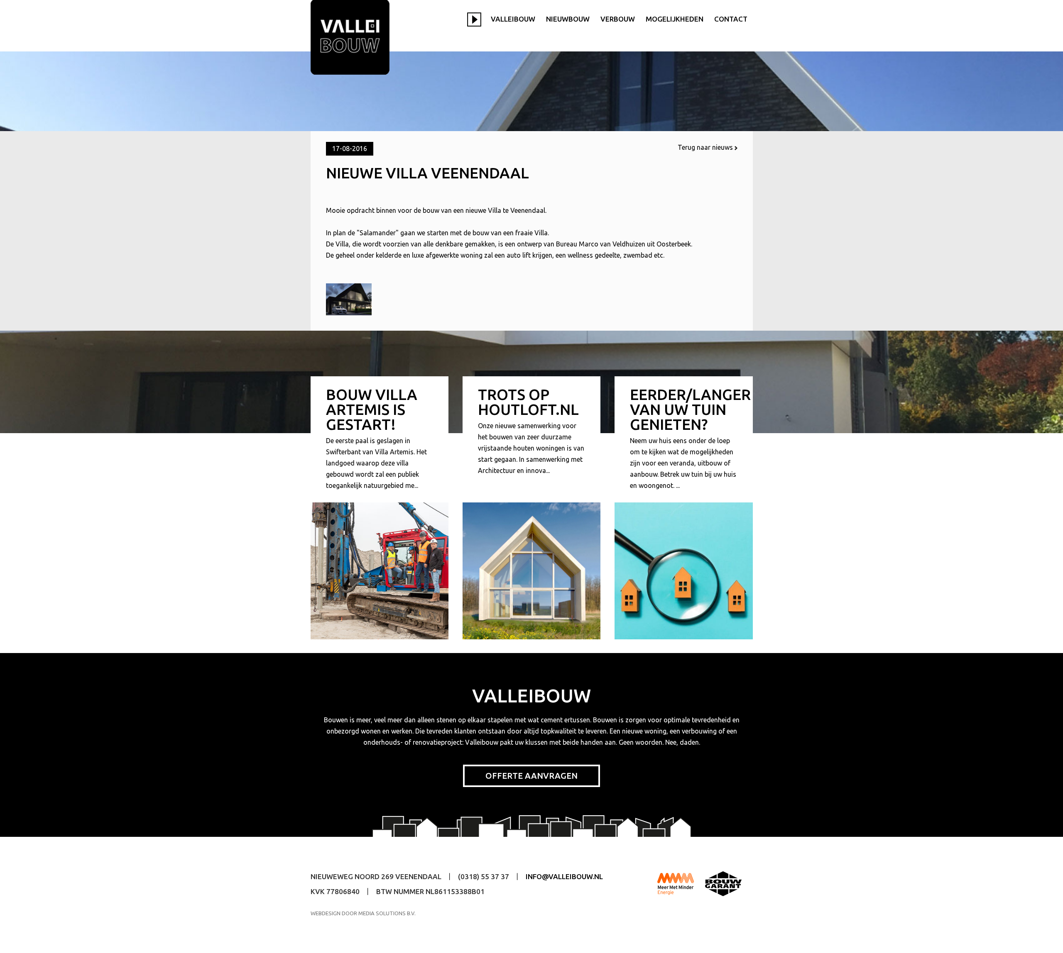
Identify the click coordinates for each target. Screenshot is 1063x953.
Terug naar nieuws (706, 147)
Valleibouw (513, 19)
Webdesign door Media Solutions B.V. (363, 913)
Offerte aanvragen (531, 775)
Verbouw (617, 19)
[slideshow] (476, 18)
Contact (730, 19)
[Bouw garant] (723, 883)
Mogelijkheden (674, 19)
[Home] (350, 37)
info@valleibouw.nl (564, 876)
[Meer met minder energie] (675, 883)
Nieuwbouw (568, 19)
